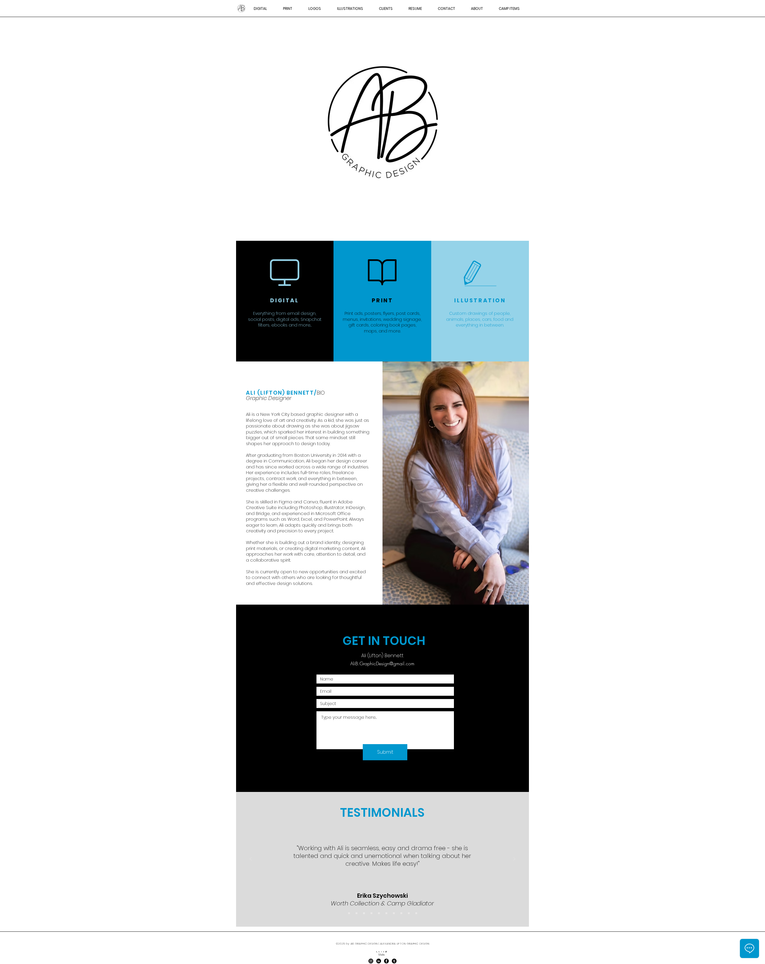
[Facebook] (386, 961)
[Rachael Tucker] (356, 913)
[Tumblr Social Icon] (394, 961)
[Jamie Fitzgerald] (394, 913)
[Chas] (409, 913)
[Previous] (251, 859)
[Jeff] (349, 913)
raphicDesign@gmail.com (388, 663)
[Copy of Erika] (371, 913)
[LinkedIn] (378, 961)
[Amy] (416, 913)
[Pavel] (401, 913)
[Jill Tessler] (386, 913)
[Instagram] (370, 961)
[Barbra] (379, 913)
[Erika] (364, 913)
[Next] (514, 859)
